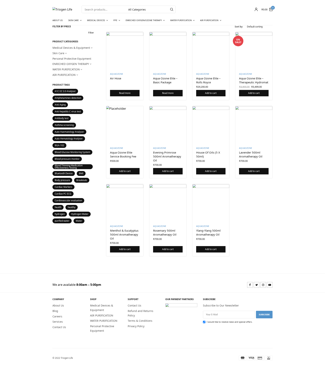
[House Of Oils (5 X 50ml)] (210, 124)
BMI (81, 173)
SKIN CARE (73, 20)
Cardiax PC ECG (63, 193)
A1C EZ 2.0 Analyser (65, 91)
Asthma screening (64, 125)
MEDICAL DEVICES (96, 20)
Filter (91, 32)
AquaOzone (116, 73)
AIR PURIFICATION (209, 20)
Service (190, 58)
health (58, 207)
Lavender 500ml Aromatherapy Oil (250, 154)
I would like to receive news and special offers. (229, 321)
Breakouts (81, 180)
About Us (57, 20)
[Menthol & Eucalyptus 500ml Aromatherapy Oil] (124, 202)
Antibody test (61, 118)
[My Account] (256, 9)
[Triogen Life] (62, 9)
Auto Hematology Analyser (69, 138)
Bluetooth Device (64, 173)
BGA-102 (59, 145)
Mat (147, 58)
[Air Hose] (124, 50)
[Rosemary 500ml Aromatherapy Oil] (167, 202)
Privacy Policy (136, 326)
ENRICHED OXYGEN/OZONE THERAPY (144, 20)
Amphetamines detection (68, 98)
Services (57, 321)
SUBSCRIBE (264, 314)
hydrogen (60, 214)
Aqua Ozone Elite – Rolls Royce (208, 80)
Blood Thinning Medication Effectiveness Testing (69, 166)
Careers (57, 316)
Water (79, 220)
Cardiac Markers (63, 187)
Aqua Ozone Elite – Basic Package (165, 80)
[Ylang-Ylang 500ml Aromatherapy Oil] (210, 202)
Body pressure (62, 180)
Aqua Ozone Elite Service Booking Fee (123, 154)
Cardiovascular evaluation (68, 200)
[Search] (171, 9)
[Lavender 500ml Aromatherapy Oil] (253, 124)
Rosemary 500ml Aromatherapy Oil (164, 232)
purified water (62, 220)
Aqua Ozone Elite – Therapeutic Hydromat (253, 80)
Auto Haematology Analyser (69, 131)
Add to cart (210, 93)
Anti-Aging (60, 104)
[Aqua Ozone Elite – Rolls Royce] (210, 50)
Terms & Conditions (140, 320)
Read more (125, 93)
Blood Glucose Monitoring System (72, 152)
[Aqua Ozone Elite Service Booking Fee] (124, 124)
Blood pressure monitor (67, 158)
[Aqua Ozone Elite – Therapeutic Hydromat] (253, 50)
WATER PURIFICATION (181, 20)
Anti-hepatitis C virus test (68, 111)
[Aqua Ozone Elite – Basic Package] (167, 50)
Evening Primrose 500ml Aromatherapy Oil (167, 156)
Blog (55, 311)
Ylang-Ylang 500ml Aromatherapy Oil (208, 232)
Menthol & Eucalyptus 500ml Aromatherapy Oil (124, 234)
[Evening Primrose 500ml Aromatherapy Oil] (167, 124)
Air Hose (115, 78)
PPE (115, 20)
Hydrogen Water (79, 214)
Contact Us (59, 327)
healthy (71, 207)
